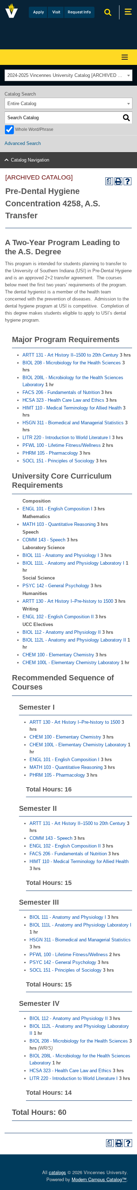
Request (79, 12)
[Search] (126, 117)
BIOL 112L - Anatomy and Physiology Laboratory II (74, 640)
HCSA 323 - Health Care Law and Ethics (63, 400)
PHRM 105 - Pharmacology (50, 453)
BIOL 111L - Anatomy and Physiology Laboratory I (73, 563)
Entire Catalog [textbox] (21, 103)
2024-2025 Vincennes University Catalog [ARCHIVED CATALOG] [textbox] (69, 75)
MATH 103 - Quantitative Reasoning (59, 524)
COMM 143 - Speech (43, 539)
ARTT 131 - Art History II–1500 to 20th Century (70, 355)
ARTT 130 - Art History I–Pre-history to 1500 (67, 601)
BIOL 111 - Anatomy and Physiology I (60, 555)
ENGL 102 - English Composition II (58, 616)
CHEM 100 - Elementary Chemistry (58, 654)
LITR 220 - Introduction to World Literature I (66, 437)
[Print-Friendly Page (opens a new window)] (118, 181)
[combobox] (68, 75)
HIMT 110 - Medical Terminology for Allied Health (72, 408)
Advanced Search (23, 143)
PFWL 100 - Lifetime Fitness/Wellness (61, 445)
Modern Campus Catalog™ (99, 1179)
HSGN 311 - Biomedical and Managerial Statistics (73, 422)
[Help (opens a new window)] (127, 181)
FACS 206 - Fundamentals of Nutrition (61, 392)
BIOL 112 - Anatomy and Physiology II (61, 632)
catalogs (57, 1172)
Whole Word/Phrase (34, 129)
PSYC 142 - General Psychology (55, 585)
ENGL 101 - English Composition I (57, 508)
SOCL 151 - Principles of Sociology (58, 460)
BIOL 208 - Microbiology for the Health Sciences (71, 362)
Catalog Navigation (30, 160)
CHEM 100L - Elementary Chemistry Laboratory (70, 662)
